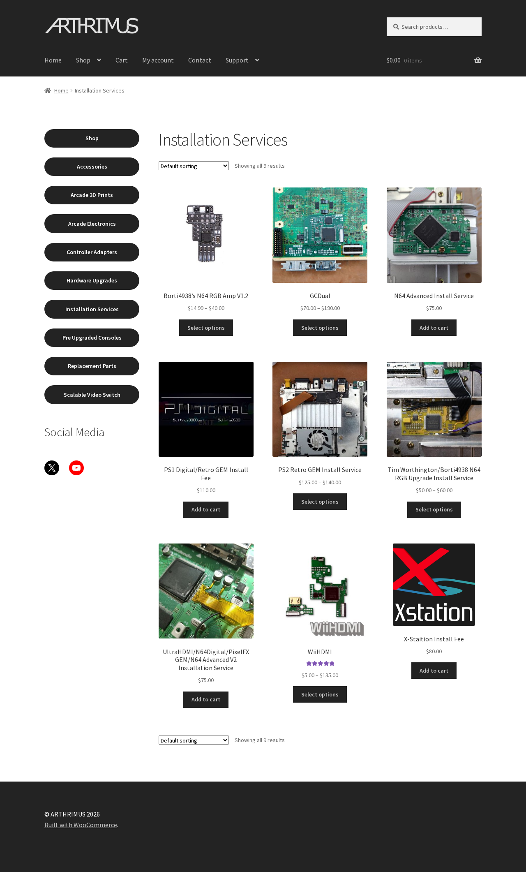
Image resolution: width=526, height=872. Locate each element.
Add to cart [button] (434, 327)
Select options (206, 327)
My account (158, 60)
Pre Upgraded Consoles (92, 337)
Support (237, 60)
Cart (121, 60)
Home (53, 60)
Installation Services (92, 309)
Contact (199, 60)
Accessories (92, 166)
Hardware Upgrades (92, 280)
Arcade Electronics (92, 223)
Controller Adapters (92, 252)
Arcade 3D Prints (92, 195)
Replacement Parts (92, 366)
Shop (83, 60)
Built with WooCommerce (80, 825)
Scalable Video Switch (92, 394)
